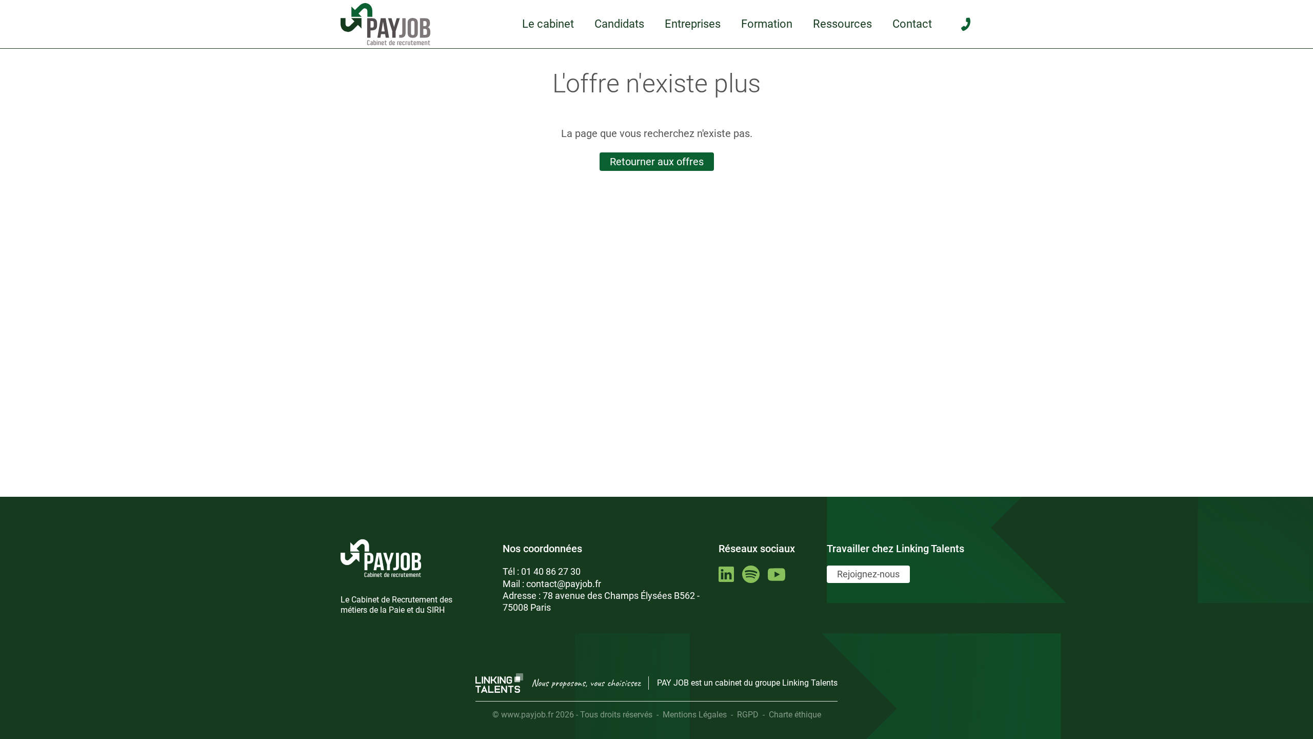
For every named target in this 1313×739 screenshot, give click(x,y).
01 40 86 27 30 (551, 571)
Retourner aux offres (657, 161)
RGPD (748, 714)
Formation (766, 23)
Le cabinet (548, 23)
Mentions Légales (695, 714)
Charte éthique (795, 714)
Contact (912, 23)
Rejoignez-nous (868, 574)
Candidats (619, 23)
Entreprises (693, 23)
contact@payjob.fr (563, 583)
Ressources (842, 23)
